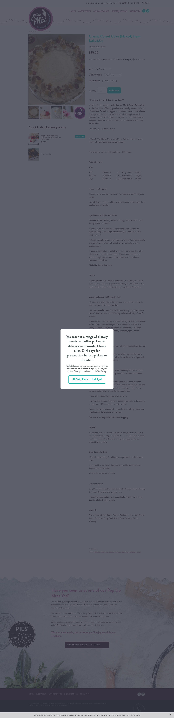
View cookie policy (133, 715)
